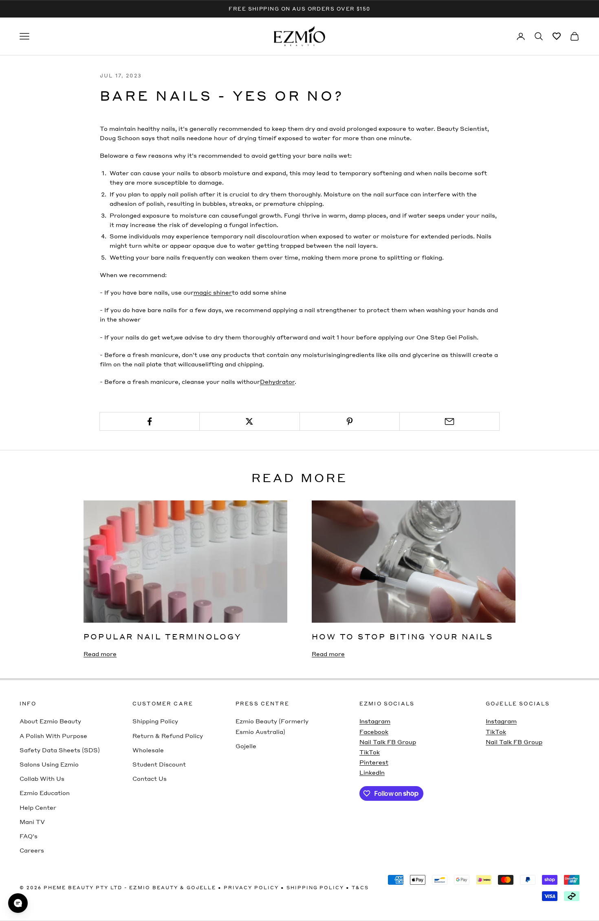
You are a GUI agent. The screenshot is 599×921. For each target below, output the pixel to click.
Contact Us (149, 778)
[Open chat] (18, 903)
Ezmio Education (45, 792)
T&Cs (360, 887)
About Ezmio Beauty (50, 721)
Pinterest (373, 762)
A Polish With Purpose (53, 735)
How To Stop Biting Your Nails (402, 636)
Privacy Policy (251, 887)
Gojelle (246, 745)
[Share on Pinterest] (349, 421)
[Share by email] (449, 421)
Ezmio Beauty (153, 887)
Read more (100, 653)
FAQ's (28, 835)
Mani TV (32, 821)
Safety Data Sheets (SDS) (60, 750)
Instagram (374, 721)
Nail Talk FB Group (387, 741)
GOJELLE (201, 887)
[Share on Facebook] (149, 421)
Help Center (38, 807)
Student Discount (159, 764)
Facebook (373, 731)
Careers (32, 850)
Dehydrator (277, 381)
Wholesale (148, 750)
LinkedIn (372, 772)
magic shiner (213, 292)
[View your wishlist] (557, 36)
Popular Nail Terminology (163, 636)
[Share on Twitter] (249, 421)
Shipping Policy (155, 721)
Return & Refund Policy (167, 735)
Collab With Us (42, 778)
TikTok (369, 752)
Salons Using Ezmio (49, 764)
